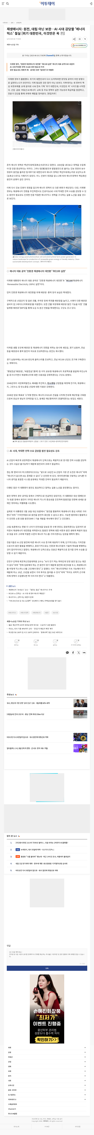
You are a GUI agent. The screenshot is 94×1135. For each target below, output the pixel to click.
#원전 (46, 613)
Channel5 (50, 55)
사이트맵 (77, 1126)
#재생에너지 (36, 613)
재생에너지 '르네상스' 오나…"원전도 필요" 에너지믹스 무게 (30, 590)
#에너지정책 (24, 613)
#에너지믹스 (12, 613)
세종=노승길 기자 (13, 44)
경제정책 (18, 23)
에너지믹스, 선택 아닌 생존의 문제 (21, 597)
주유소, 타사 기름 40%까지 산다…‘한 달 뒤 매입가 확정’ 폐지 (31, 628)
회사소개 (16, 1126)
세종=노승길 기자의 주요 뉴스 (18, 621)
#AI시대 (55, 613)
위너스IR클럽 (12, 1113)
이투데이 (5, 23)
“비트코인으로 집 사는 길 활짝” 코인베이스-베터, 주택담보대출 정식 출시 (35, 601)
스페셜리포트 (12, 1104)
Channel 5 (12, 1109)
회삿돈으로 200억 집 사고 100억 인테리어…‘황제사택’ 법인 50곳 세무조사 (35, 632)
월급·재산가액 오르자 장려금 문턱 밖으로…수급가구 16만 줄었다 (32, 625)
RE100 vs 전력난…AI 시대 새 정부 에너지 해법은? (27, 593)
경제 (12, 23)
